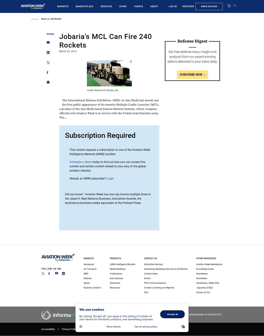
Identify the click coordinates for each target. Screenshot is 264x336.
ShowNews (201, 278)
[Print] (47, 83)
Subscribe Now (191, 74)
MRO (86, 273)
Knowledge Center (205, 269)
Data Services (116, 278)
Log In (173, 6)
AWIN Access (209, 6)
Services (106, 6)
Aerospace (89, 264)
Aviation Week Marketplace (209, 264)
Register (188, 6)
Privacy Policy (69, 329)
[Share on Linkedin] (47, 53)
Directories (115, 283)
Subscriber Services (153, 264)
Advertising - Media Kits (207, 283)
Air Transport (90, 269)
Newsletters (202, 273)
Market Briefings (118, 269)
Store (123, 6)
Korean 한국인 (203, 292)
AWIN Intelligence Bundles (122, 264)
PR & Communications (155, 283)
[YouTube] (56, 274)
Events (138, 6)
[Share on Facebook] (47, 73)
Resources (115, 287)
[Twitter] (42, 274)
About (154, 6)
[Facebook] (49, 274)
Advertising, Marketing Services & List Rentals (165, 269)
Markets (63, 6)
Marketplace (84, 6)
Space (87, 283)
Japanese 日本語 (204, 287)
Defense (56, 19)
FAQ (146, 292)
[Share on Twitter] (47, 63)
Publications (116, 273)
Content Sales (151, 273)
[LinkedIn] (63, 274)
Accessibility (48, 329)
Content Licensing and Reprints (159, 287)
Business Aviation (92, 287)
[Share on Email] (47, 43)
